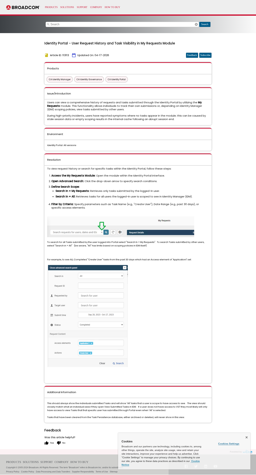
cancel (196, 24)
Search (204, 24)
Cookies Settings (228, 443)
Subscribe (205, 55)
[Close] (247, 437)
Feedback (192, 55)
